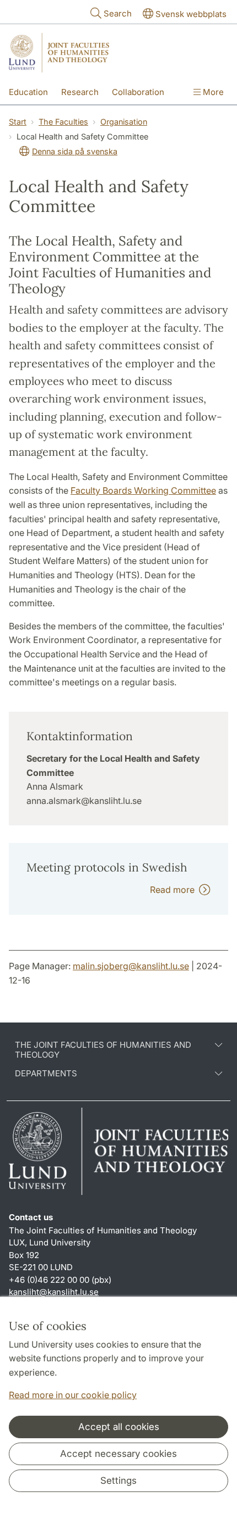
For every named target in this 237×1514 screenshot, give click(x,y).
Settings (118, 1480)
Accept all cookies (118, 1426)
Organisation (123, 121)
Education (28, 92)
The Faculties (63, 121)
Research (80, 92)
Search (118, 13)
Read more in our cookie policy (73, 1394)
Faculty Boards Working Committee (143, 490)
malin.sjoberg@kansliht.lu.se (131, 965)
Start (17, 121)
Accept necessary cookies (118, 1453)
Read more (174, 889)
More (212, 92)
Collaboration (138, 92)
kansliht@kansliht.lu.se (54, 1292)
